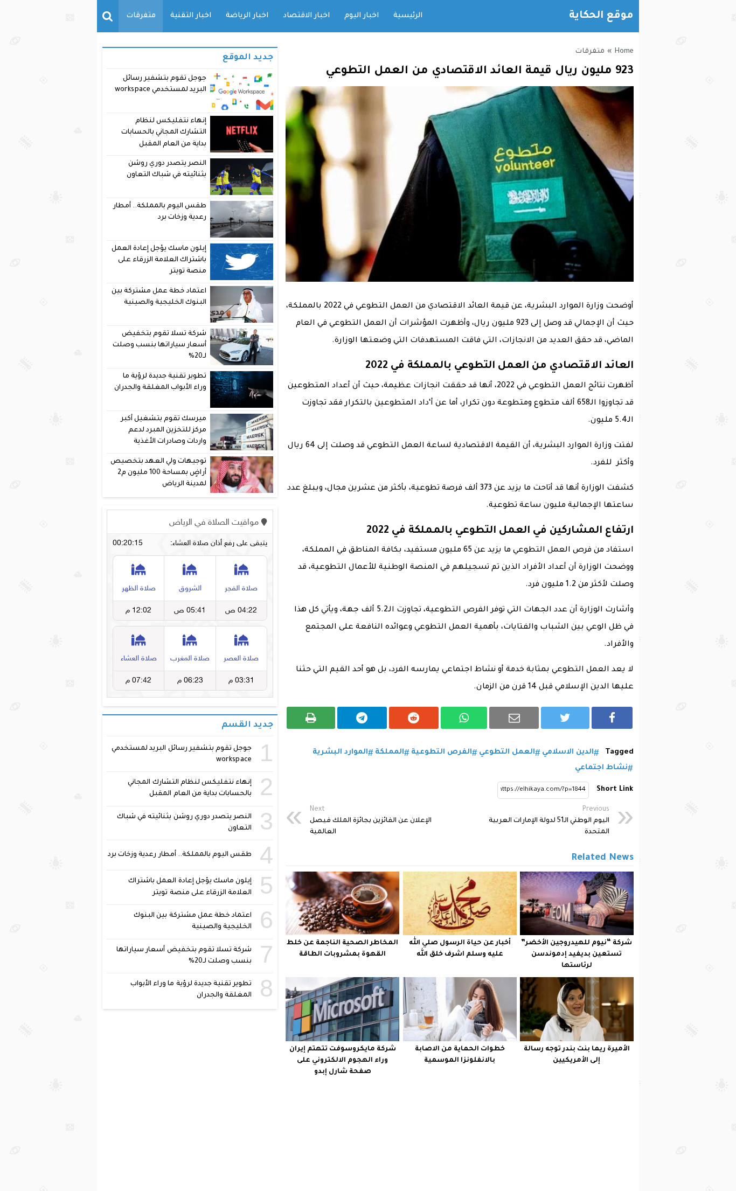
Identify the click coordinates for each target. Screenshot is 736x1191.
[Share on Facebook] (612, 718)
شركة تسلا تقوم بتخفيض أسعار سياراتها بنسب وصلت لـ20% (159, 345)
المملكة (389, 752)
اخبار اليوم (361, 16)
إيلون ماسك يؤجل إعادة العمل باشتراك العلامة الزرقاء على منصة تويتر (159, 260)
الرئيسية (407, 16)
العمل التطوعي (507, 752)
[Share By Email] (514, 718)
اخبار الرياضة (247, 16)
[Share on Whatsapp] (464, 718)
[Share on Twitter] (565, 718)
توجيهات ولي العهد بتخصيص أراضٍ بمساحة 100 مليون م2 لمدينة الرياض (158, 473)
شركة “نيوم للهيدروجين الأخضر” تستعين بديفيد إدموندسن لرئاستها (576, 954)
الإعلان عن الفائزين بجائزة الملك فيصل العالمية (371, 821)
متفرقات (141, 16)
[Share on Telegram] (362, 718)
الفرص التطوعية (441, 752)
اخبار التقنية (190, 16)
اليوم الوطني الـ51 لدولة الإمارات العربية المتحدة (549, 821)
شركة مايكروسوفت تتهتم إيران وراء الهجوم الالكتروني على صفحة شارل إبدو (342, 1061)
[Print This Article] (310, 718)
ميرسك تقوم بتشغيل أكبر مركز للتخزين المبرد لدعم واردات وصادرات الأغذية (163, 430)
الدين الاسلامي (568, 752)
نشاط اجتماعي (601, 768)
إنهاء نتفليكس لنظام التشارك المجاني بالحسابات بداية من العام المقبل (163, 132)
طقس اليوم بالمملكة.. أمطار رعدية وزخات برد (180, 855)
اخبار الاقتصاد (306, 16)
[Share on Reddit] (414, 718)
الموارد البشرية (340, 752)
